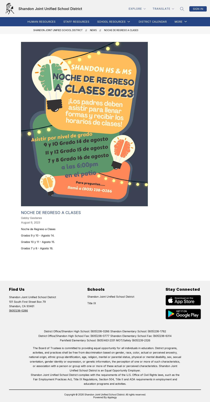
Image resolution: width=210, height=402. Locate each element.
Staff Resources (76, 21)
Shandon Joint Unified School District (58, 30)
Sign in (198, 9)
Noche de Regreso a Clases (121, 30)
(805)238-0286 (18, 310)
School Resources (111, 21)
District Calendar (153, 21)
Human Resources (41, 21)
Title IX (91, 303)
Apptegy (112, 397)
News (93, 30)
